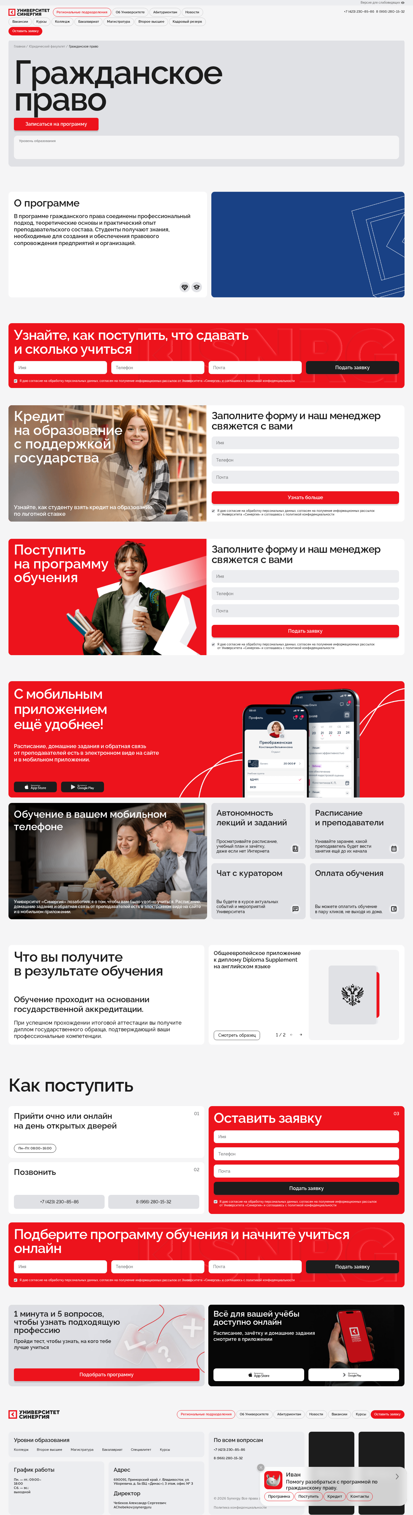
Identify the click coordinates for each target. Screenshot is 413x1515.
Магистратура (118, 21)
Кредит (334, 1496)
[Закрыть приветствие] (261, 1468)
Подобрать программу (107, 1374)
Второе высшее (151, 21)
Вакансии (20, 21)
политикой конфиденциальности (270, 381)
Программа (279, 1496)
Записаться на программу (56, 124)
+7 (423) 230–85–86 (359, 11)
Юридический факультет (47, 46)
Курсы (41, 21)
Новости (192, 12)
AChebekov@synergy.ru (132, 1507)
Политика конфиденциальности (240, 1507)
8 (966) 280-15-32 (390, 11)
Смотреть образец (237, 1035)
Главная (19, 46)
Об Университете (130, 12)
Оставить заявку (25, 31)
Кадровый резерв (187, 21)
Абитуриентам (165, 12)
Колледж (62, 21)
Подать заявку (352, 367)
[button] (291, 1034)
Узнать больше (305, 497)
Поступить (308, 1496)
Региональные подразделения (82, 12)
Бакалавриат (88, 21)
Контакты (359, 1496)
